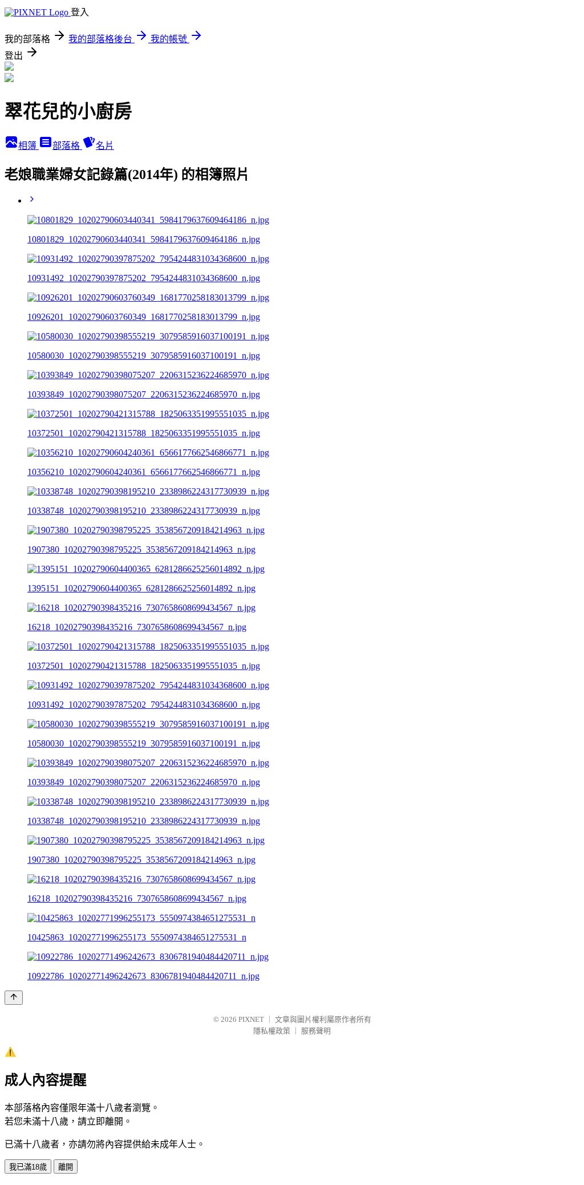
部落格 (67, 146)
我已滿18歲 (28, 1167)
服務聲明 (316, 1030)
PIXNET (251, 1019)
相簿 (28, 146)
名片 (105, 146)
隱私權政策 (271, 1030)
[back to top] (14, 998)
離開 (65, 1167)
